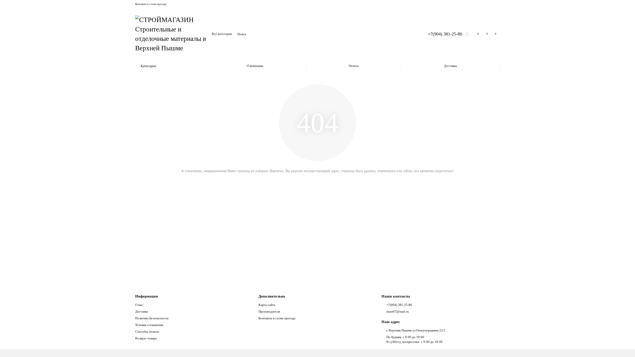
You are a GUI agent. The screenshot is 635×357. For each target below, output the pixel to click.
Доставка (450, 66)
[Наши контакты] (624, 346)
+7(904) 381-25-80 (445, 33)
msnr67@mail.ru (397, 311)
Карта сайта (266, 305)
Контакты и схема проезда (150, 3)
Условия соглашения (149, 325)
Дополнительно (271, 296)
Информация (146, 296)
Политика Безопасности (151, 318)
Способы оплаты (147, 331)
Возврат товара (146, 338)
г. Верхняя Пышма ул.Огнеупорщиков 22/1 (415, 330)
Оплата (354, 66)
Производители (269, 311)
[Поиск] (410, 34)
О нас (139, 305)
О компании (255, 66)
